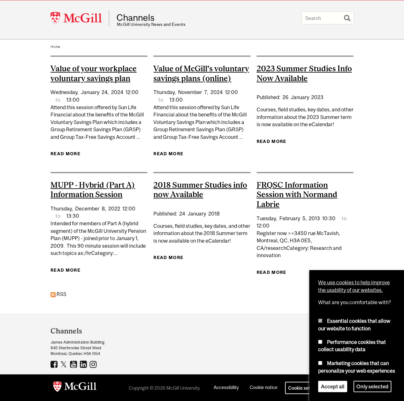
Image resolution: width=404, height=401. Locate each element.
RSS (61, 294)
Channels (135, 17)
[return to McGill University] (75, 388)
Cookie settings (304, 388)
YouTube (74, 364)
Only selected (372, 386)
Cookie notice (263, 387)
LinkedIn (84, 364)
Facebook (54, 364)
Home (55, 47)
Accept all (332, 386)
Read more (65, 153)
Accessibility (226, 387)
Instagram (94, 364)
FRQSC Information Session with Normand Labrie (297, 194)
